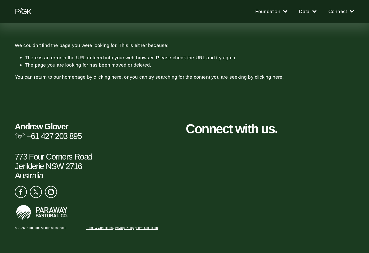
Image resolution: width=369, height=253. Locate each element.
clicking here (107, 77)
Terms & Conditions (99, 227)
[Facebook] (21, 192)
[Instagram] (51, 192)
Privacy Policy (124, 227)
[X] (36, 192)
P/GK (23, 11)
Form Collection (147, 227)
